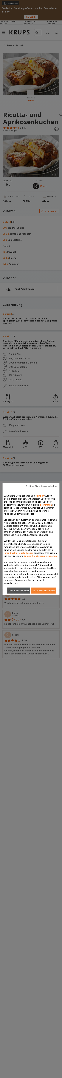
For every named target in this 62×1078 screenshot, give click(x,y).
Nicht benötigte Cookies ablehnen (42, 486)
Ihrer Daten (46, 504)
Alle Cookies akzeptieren (43, 590)
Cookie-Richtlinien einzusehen (40, 556)
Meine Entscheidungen (18, 590)
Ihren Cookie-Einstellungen (18, 553)
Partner (40, 495)
